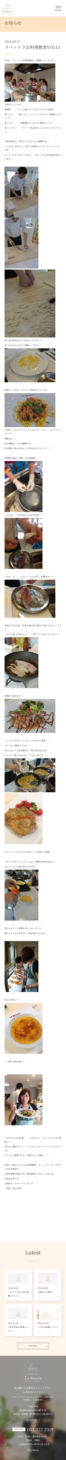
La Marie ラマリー (7, 8)
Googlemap (31, 1420)
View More (32, 1345)
